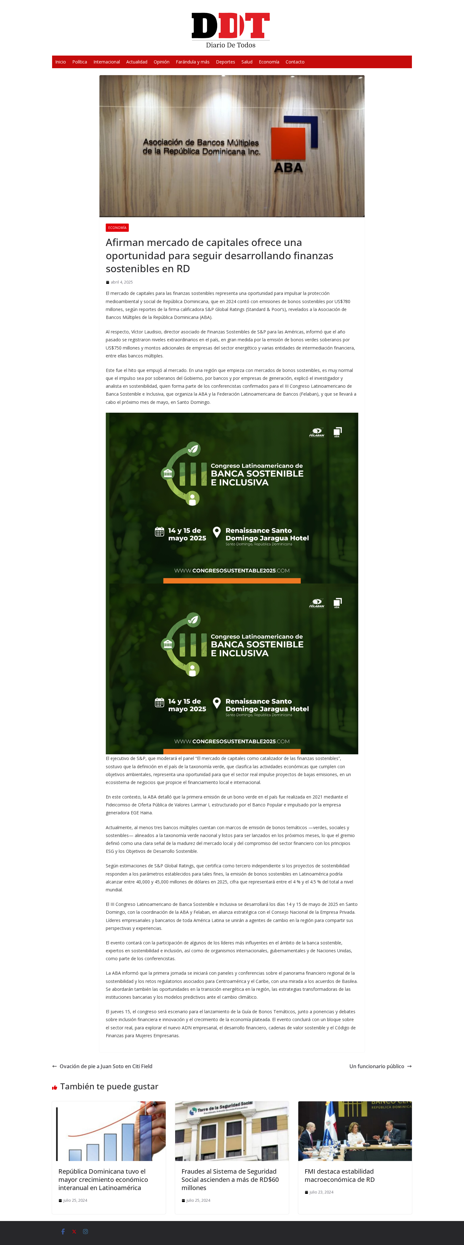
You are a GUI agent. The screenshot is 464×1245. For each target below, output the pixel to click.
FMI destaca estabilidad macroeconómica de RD (340, 1175)
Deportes (225, 62)
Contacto (295, 62)
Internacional (106, 62)
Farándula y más (193, 62)
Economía (269, 62)
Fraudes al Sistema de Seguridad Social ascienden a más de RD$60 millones (230, 1179)
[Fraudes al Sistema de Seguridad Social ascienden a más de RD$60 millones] (232, 1105)
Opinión (162, 62)
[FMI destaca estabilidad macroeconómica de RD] (355, 1105)
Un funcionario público (376, 1066)
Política (79, 62)
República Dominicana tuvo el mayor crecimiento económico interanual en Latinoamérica (103, 1179)
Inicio (60, 62)
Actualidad (136, 62)
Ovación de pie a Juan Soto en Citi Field (106, 1066)
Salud (247, 62)
